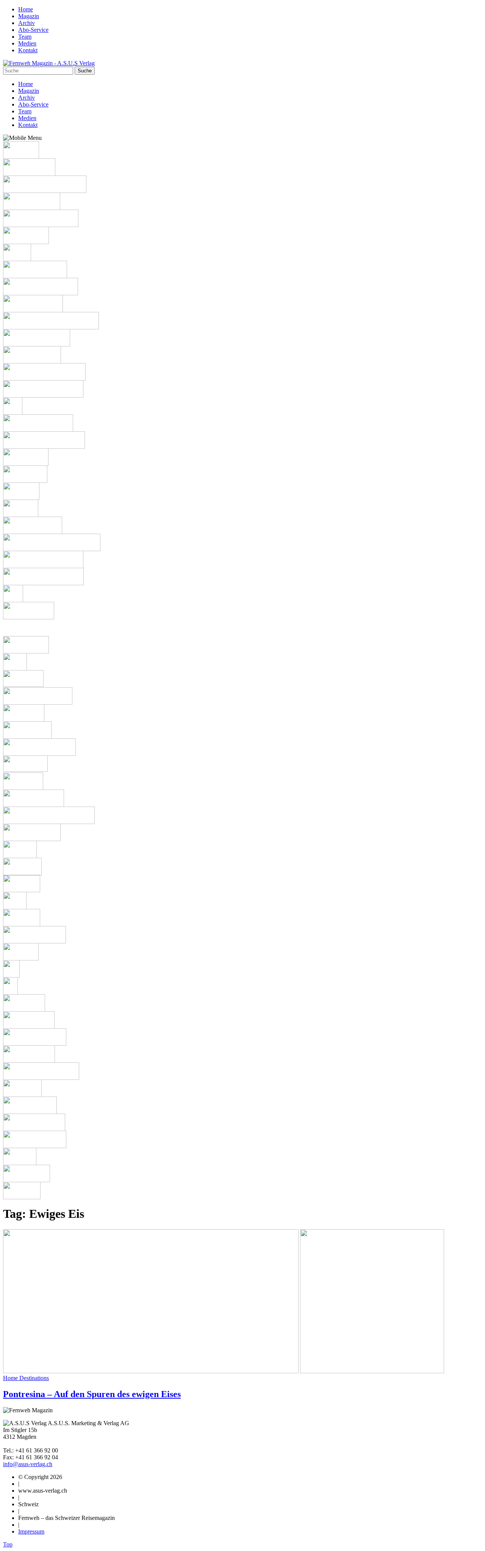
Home (25, 9)
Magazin (28, 16)
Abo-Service (33, 30)
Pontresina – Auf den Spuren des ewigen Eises (92, 1394)
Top (8, 1544)
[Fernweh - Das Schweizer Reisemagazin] (49, 63)
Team (24, 36)
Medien (27, 43)
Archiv (26, 23)
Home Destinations (26, 1378)
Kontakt (28, 50)
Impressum (31, 1531)
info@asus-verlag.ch (27, 1464)
